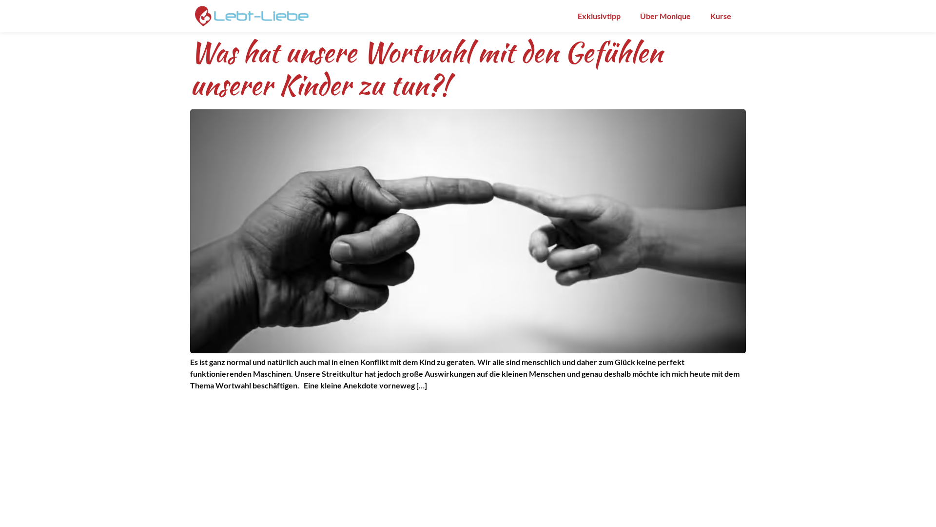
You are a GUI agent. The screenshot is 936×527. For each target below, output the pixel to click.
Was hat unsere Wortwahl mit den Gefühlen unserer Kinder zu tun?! (426, 68)
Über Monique (665, 15)
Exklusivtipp (599, 15)
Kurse (720, 15)
